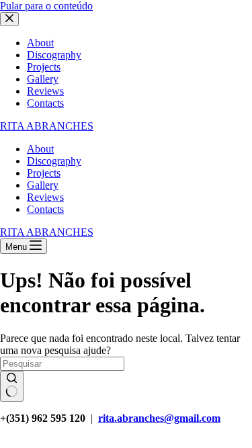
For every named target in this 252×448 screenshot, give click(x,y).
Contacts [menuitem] (45, 103)
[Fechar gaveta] (9, 19)
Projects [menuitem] (43, 67)
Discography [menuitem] (54, 54)
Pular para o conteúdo (46, 5)
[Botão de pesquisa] (12, 386)
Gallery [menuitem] (42, 79)
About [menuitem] (40, 42)
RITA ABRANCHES (46, 126)
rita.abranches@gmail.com (159, 418)
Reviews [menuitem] (45, 91)
